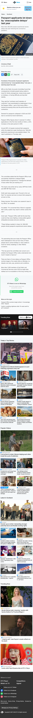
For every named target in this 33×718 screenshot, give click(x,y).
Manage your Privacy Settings (10, 707)
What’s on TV (5, 683)
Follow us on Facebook (10, 690)
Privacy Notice (20, 701)
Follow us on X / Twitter (10, 687)
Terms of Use (11, 701)
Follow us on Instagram (10, 696)
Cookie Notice (4, 703)
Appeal (18, 683)
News (3, 14)
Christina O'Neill (6, 64)
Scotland (9, 14)
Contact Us (28, 701)
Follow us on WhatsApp (10, 693)
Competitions (20, 681)
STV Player (4, 681)
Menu (5, 2)
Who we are (4, 701)
